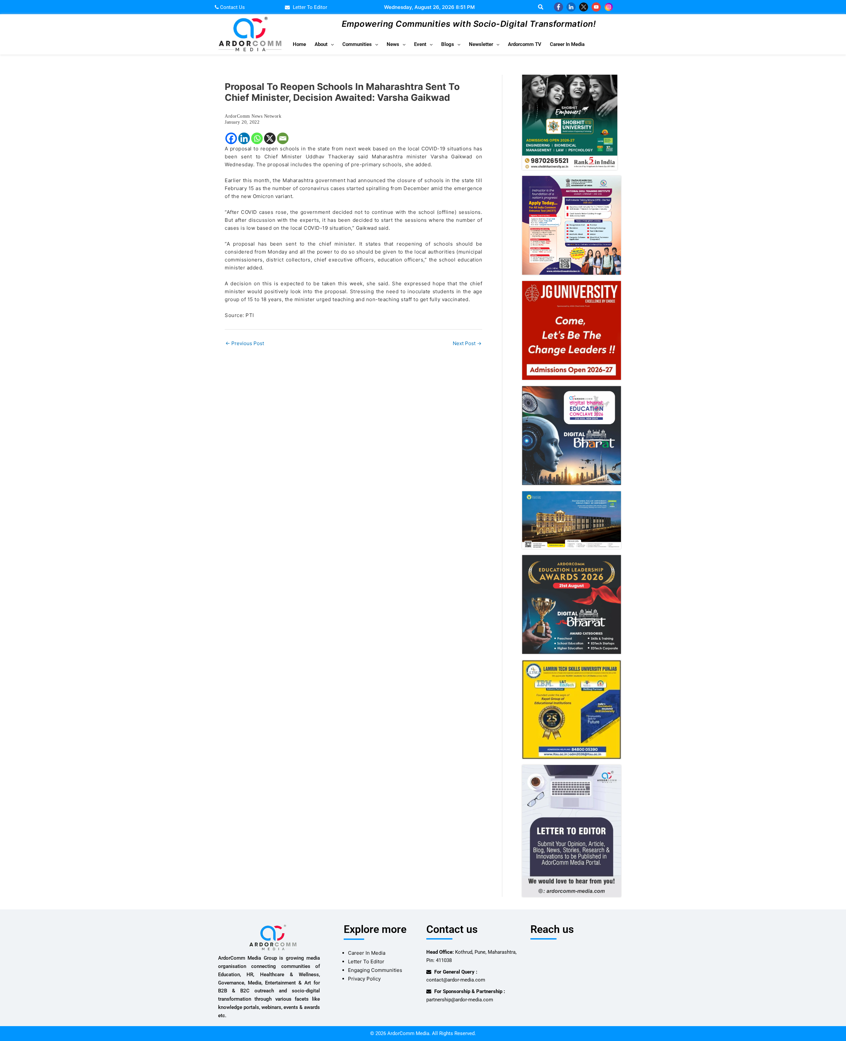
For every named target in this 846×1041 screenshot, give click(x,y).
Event (420, 44)
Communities (357, 44)
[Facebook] (231, 138)
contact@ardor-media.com (455, 980)
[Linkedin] (244, 138)
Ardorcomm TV (524, 44)
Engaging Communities (375, 970)
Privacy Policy (364, 979)
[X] (270, 138)
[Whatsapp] (257, 138)
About (321, 44)
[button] (324, 44)
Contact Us (232, 7)
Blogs (447, 44)
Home (299, 44)
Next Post (467, 343)
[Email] (282, 138)
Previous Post (244, 343)
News (393, 44)
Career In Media (567, 44)
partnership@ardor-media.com (459, 1000)
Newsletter (481, 44)
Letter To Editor (366, 961)
